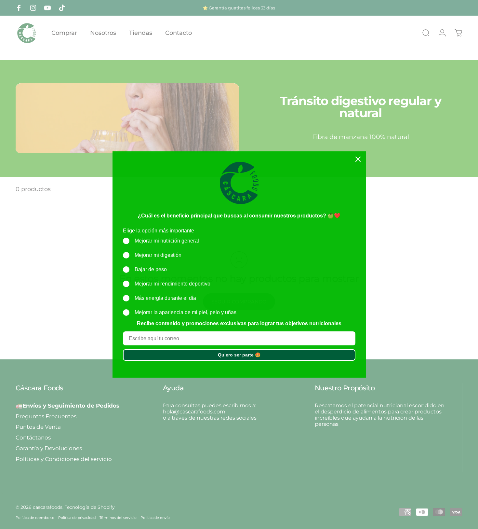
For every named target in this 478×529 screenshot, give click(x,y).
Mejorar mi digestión (158, 255)
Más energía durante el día (165, 298)
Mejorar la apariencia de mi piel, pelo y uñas (185, 312)
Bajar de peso (151, 269)
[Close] (358, 159)
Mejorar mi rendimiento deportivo (172, 283)
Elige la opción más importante (158, 230)
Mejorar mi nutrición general (167, 241)
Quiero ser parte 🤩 (239, 354)
